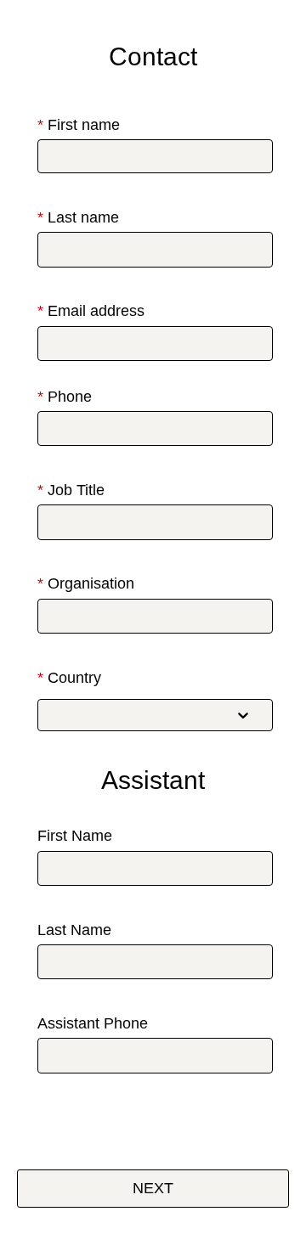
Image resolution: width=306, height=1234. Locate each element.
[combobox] (142, 715)
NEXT (153, 1188)
